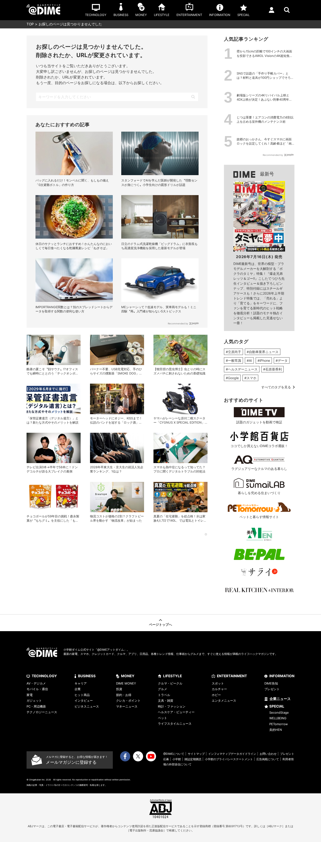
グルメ (162, 689)
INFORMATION (281, 676)
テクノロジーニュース (42, 712)
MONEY (127, 676)
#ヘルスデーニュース (242, 369)
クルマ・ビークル (170, 683)
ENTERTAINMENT (232, 676)
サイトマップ (196, 753)
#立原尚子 (233, 352)
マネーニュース (126, 706)
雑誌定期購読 (192, 759)
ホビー (216, 695)
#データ (282, 360)
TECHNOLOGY (44, 676)
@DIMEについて (173, 753)
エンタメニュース (224, 700)
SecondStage (279, 712)
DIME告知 (271, 683)
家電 (30, 695)
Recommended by (178, 323)
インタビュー (83, 700)
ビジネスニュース (86, 706)
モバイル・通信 (37, 689)
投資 (119, 689)
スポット (218, 683)
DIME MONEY (126, 683)
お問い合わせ (268, 753)
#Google (232, 378)
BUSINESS (87, 676)
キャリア (80, 683)
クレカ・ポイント (128, 700)
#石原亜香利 (272, 369)
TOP (30, 24)
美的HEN (275, 730)
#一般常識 (233, 360)
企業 (77, 689)
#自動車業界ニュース (262, 352)
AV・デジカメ (36, 683)
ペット (162, 718)
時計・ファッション (171, 706)
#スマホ (250, 378)
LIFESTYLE (172, 676)
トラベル (164, 695)
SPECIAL (276, 706)
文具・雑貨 (165, 700)
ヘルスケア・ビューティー (176, 712)
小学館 (176, 759)
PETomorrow (278, 724)
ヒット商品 (82, 695)
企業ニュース (280, 698)
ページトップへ (160, 624)
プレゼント (272, 689)
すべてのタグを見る (276, 387)
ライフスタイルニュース (175, 723)
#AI (249, 360)
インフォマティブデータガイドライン (232, 753)
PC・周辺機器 (36, 706)
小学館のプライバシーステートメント (229, 759)
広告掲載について (267, 759)
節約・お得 (123, 695)
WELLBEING (277, 718)
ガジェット (34, 700)
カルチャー (219, 689)
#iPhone (264, 360)
